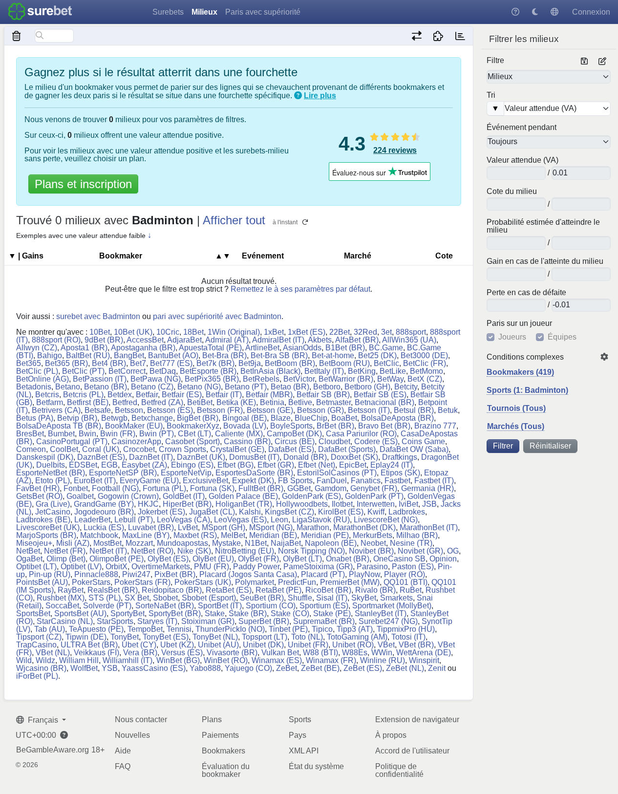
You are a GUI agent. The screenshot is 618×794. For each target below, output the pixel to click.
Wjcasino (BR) (41, 668)
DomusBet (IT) (254, 457)
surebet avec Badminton (98, 316)
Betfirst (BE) (87, 402)
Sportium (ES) (323, 605)
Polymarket (254, 582)
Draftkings (399, 457)
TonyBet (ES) (166, 637)
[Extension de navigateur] (438, 35)
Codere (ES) (376, 441)
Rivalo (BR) (375, 590)
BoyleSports (291, 426)
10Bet (99, 332)
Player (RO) (404, 574)
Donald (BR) (305, 457)
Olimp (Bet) (65, 559)
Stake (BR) (248, 613)
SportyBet (127, 613)
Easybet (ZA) (144, 465)
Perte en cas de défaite (526, 293)
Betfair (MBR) (269, 394)
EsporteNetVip (186, 473)
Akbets (320, 340)
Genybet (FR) (373, 488)
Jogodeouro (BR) (104, 512)
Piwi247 (136, 574)
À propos (390, 735)
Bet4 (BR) (109, 363)
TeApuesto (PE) (96, 629)
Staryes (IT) (157, 621)
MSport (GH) (223, 527)
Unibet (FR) (308, 645)
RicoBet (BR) (328, 590)
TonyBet (124, 637)
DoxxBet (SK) (354, 457)
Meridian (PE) (325, 535)
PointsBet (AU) (42, 582)
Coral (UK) (100, 449)
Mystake (226, 543)
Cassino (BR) (247, 441)
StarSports (115, 621)
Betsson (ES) (170, 410)
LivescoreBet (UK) (48, 527)
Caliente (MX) (239, 433)
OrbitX (117, 566)
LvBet (188, 527)
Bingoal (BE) (244, 418)
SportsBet (33, 613)
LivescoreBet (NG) (386, 519)
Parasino (372, 566)
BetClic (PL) (37, 371)
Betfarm (49, 402)
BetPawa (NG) (155, 379)
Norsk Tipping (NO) (311, 551)
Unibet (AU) (218, 645)
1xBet (274, 332)
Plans (212, 719)
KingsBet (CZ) (289, 512)
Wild (24, 660)
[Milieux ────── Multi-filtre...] (549, 76)
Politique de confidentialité (399, 770)
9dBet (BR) (104, 340)
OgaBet (29, 559)
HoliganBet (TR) (243, 504)
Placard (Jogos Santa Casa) (248, 574)
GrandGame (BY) (104, 504)
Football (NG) (115, 488)
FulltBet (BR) (260, 488)
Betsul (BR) (414, 410)
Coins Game (423, 441)
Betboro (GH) (367, 387)
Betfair (147, 394)
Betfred (124, 402)
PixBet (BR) (174, 574)
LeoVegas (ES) (240, 519)
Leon (279, 519)
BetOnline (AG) (42, 379)
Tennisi (179, 629)
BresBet (30, 433)
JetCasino (52, 512)
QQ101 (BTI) (405, 582)
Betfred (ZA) (162, 402)
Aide (123, 751)
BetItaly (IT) (324, 371)
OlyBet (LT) (302, 559)
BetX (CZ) (424, 379)
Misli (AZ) (72, 543)
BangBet (129, 355)
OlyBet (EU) (213, 559)
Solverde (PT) (107, 605)
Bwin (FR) (117, 433)
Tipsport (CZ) (39, 637)
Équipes (562, 337)
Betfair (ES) (182, 394)
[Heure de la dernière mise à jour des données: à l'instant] (460, 35)
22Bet (339, 332)
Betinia (272, 402)
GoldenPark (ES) (311, 496)
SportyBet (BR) (175, 613)
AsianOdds (302, 347)
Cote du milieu (512, 191)
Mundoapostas (182, 543)
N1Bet (256, 543)
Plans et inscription (83, 184)
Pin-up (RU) (49, 574)
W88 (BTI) (320, 652)
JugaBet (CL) (212, 512)
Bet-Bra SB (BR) (279, 355)
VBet (386, 645)
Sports (300, 719)
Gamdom (330, 488)
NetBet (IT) (108, 551)
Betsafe (98, 410)
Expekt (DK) (253, 480)
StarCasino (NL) (65, 621)
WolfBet (84, 668)
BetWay (390, 379)
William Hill (79, 660)
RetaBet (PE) (278, 590)
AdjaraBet (184, 340)
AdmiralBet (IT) (278, 340)
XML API (304, 751)
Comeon (31, 449)
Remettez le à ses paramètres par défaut (300, 289)
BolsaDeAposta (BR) (397, 418)
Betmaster (333, 402)
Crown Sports (182, 449)
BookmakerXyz (193, 426)
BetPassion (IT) (100, 379)
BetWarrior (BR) (346, 379)
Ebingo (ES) (192, 465)
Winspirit (424, 660)
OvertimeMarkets (160, 566)
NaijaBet (286, 543)
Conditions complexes (525, 357)
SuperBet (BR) (263, 621)
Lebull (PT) (133, 519)
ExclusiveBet (205, 480)
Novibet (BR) (371, 551)
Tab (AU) (49, 629)
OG (453, 551)
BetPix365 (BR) (212, 379)
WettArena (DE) (423, 652)
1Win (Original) (234, 332)
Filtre (495, 60)
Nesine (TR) (411, 543)
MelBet (233, 535)
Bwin (87, 433)
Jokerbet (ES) (161, 512)
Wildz (45, 660)
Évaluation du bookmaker (226, 770)
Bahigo (49, 355)
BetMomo (426, 371)
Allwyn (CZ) (36, 347)
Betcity (405, 387)
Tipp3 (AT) (355, 629)
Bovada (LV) (244, 426)
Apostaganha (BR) (143, 347)
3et (386, 332)
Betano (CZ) (152, 387)
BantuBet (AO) (173, 355)
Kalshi (250, 512)
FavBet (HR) (38, 488)
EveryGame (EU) (149, 480)
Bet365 (28, 363)
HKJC (148, 504)
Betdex (119, 394)
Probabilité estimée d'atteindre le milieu (543, 226)
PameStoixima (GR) (318, 566)
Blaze (281, 418)
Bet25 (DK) (377, 355)
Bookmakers (223, 751)
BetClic (386, 363)
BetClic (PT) (83, 371)
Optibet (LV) (81, 566)
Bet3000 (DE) (424, 355)
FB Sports (295, 480)
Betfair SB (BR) (323, 394)
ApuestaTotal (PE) (210, 347)
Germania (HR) (427, 488)
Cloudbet (334, 441)
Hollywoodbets (302, 504)
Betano (67, 387)
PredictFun (297, 582)
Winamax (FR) (331, 660)
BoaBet (344, 418)
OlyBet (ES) (168, 559)
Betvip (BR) (77, 418)
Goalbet (80, 496)
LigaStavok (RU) (321, 519)
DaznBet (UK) (201, 457)
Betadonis (33, 387)
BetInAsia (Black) (270, 371)
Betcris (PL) (83, 394)
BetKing (362, 371)
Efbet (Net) (316, 465)
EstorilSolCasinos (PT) (337, 473)
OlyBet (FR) (258, 559)
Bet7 (138, 363)
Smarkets (396, 598)
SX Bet (137, 598)
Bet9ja (249, 363)
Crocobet (139, 449)
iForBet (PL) (37, 676)
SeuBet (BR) (262, 598)
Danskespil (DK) (44, 457)
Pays (297, 735)
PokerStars (91, 582)
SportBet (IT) (220, 605)
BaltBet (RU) (88, 355)
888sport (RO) (56, 340)
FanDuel (332, 480)
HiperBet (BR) (187, 504)
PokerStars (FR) (142, 582)
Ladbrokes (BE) (43, 519)
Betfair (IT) (224, 394)
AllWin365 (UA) (409, 340)
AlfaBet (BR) (357, 340)
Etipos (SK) (400, 473)
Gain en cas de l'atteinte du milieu (545, 261)
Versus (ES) (182, 652)
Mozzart (139, 543)
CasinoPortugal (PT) (71, 441)
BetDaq (162, 371)
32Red (365, 332)
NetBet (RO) (152, 551)
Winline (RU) (382, 660)
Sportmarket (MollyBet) (391, 605)
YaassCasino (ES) (154, 668)
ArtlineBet (262, 347)
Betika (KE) (236, 402)
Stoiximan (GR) (207, 621)
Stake (215, 613)
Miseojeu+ (34, 543)
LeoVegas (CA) (183, 519)
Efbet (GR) (275, 465)
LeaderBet (92, 519)
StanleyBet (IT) (380, 613)
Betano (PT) (246, 387)
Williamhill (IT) (127, 660)
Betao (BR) (290, 387)
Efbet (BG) (235, 465)
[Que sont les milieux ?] (298, 95)
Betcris (47, 394)
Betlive (300, 402)
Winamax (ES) (277, 660)
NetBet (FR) (64, 551)
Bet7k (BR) (215, 363)
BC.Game (386, 347)
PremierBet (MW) (350, 582)
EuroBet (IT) (95, 480)
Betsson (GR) (320, 410)
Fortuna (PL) (164, 488)
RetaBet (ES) (229, 590)
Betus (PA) (34, 418)
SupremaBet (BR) (324, 621)
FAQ (122, 766)
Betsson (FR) (220, 410)
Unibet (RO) (353, 645)
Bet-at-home (333, 355)
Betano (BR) (105, 387)
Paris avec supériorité (262, 12)
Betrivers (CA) (56, 410)
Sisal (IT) (331, 598)
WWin (381, 652)
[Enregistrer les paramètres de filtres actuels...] (584, 61)
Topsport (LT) (264, 637)
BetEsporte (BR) (208, 371)
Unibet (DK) (263, 645)
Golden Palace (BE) (243, 496)
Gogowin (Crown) (128, 496)
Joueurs (512, 337)
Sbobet (165, 598)
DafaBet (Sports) (347, 449)
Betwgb (114, 418)
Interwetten (376, 504)
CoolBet (64, 449)
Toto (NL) (307, 637)
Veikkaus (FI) (96, 652)
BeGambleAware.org (52, 750)
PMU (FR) (211, 566)
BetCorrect (127, 371)
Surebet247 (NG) (388, 621)
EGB (109, 465)
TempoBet (145, 629)
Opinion (443, 559)
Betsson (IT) (369, 410)
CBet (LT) (194, 433)
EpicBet (352, 465)
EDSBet (83, 465)
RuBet (411, 590)
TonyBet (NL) (215, 637)
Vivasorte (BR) (232, 652)
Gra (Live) (53, 504)
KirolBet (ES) (340, 512)
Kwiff (375, 512)
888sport (411, 332)
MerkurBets (372, 535)
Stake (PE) (332, 613)
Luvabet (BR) (151, 527)
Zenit (437, 668)
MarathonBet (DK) (364, 527)
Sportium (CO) (271, 605)
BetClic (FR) (424, 363)
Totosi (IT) (408, 637)
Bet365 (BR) (66, 363)
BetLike (393, 371)
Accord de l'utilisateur (412, 751)
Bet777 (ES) (171, 363)
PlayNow (364, 574)
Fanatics (366, 480)
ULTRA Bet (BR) (89, 645)
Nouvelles (132, 735)
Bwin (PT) (156, 433)
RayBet (71, 590)
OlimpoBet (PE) (116, 559)
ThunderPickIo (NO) (230, 629)
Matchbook (99, 535)
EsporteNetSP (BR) (123, 473)
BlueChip (311, 418)
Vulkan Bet (280, 652)
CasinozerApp (136, 441)
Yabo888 (205, 668)
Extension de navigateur (417, 719)
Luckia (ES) (104, 527)
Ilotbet (342, 504)
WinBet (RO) (226, 660)
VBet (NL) (53, 652)
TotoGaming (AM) (357, 637)
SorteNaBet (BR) (164, 605)
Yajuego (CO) (248, 668)
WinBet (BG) (178, 660)
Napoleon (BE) (331, 543)
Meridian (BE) (273, 535)
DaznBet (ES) (101, 457)
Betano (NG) (199, 387)
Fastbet (397, 480)
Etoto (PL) (52, 480)
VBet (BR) (416, 645)
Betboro (327, 387)
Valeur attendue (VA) (522, 160)
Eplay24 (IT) (391, 465)
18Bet (193, 332)
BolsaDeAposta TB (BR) (58, 426)
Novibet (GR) (420, 551)
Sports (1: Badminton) (527, 390)
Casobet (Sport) (192, 441)
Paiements (220, 735)
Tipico (322, 629)
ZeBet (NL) (405, 668)
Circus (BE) (295, 441)
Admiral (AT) (227, 340)
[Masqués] (16, 35)
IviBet (408, 504)
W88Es (354, 652)
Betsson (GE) (270, 410)
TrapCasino (36, 645)
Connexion (591, 12)
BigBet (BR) (197, 418)
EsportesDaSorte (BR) (254, 473)
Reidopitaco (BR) (172, 590)
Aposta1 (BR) (84, 347)
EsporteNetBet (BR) (50, 473)
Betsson (129, 410)
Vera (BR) (140, 652)
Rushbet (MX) (61, 598)
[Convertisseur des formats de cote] (416, 35)
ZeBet (286, 668)
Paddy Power (256, 566)
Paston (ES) (413, 566)
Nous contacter (141, 719)
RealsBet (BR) (112, 590)
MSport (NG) (271, 527)
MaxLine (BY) (146, 535)
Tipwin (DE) (86, 637)
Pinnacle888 (96, 574)
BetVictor (299, 379)
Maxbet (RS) (195, 535)
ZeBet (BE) (320, 668)
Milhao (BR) (417, 535)
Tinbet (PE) (288, 629)
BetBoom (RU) (344, 363)
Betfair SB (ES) (380, 394)
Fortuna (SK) (212, 488)
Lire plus (320, 95)
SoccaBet (62, 605)
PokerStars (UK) (202, 582)
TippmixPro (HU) (406, 629)
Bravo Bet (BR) (384, 426)
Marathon (313, 527)
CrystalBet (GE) (237, 449)
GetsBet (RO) (39, 496)
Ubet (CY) (139, 645)
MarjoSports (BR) (46, 535)
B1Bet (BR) (345, 347)
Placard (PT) (323, 574)
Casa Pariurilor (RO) (361, 433)
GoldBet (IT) (184, 496)
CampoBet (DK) (294, 433)
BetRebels (261, 379)
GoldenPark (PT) (374, 496)
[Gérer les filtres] (602, 61)
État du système (316, 766)
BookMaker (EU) (134, 426)
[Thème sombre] (535, 12)
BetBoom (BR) (290, 363)
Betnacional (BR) (384, 402)
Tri (491, 95)
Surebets (168, 12)
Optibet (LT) (36, 566)
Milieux (204, 12)
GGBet (299, 488)
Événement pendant (521, 127)
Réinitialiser (550, 446)
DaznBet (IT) (151, 457)
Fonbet (76, 488)
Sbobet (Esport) (209, 598)
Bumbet (61, 433)
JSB (429, 504)
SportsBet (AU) (80, 613)
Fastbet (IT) (434, 480)
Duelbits (50, 465)
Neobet (373, 543)
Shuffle (300, 598)
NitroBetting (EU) (244, 551)
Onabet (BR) (347, 559)
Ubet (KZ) (177, 645)
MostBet (107, 543)
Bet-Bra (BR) (224, 355)
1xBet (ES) (306, 332)
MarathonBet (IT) (429, 527)
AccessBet (145, 340)
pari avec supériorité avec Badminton (217, 316)
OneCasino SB (399, 559)
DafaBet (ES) (291, 449)
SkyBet (363, 598)
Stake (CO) (290, 613)
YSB (110, 668)
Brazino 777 (435, 426)
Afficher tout (234, 220)
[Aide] (515, 12)
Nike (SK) (194, 551)
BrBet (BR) (335, 426)
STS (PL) (104, 598)
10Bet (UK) (133, 332)
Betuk (448, 410)
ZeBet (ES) (362, 668)
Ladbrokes (406, 512)
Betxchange (152, 418)
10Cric (167, 332)
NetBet (28, 551)
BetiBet (200, 402)
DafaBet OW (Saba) (414, 449)
